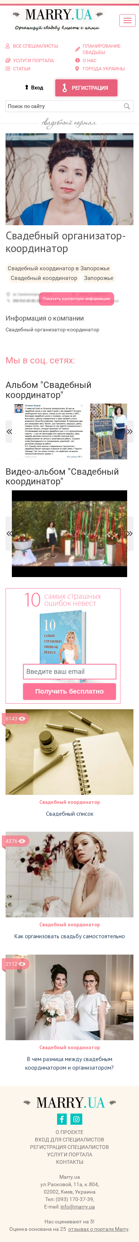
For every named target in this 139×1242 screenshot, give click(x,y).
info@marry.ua (77, 1207)
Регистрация (90, 88)
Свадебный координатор (69, 802)
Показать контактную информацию (76, 298)
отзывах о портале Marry (98, 1229)
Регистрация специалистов (69, 1147)
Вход (37, 87)
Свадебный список (69, 813)
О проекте (69, 1132)
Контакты (69, 1162)
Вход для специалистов (69, 1140)
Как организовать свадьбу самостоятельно (69, 936)
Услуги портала (69, 1154)
